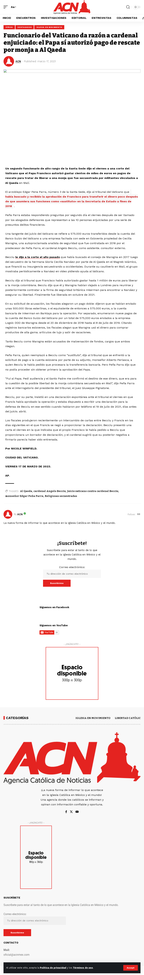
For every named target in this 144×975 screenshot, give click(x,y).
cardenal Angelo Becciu (50, 491)
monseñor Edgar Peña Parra (24, 496)
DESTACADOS (25, 27)
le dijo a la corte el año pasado (37, 257)
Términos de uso (83, 967)
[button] (130, 968)
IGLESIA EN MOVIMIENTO (49, 27)
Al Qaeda (26, 491)
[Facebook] (66, 812)
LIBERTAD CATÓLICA (129, 718)
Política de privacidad (53, 967)
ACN (18, 61)
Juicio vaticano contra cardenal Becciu (92, 491)
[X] (71, 812)
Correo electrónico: (72, 567)
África (9, 27)
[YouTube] (77, 812)
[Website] (138, 514)
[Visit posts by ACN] (8, 514)
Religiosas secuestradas (61, 496)
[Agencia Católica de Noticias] (71, 7)
